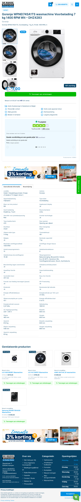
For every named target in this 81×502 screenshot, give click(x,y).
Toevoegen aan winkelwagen (42, 94)
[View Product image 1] (9, 36)
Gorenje (42, 193)
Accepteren (70, 494)
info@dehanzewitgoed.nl (10, 473)
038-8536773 (11, 468)
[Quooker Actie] (68, 173)
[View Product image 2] (9, 53)
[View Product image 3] (9, 69)
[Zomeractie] (30, 172)
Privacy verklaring (5, 500)
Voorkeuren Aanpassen (70, 498)
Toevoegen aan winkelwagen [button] (15, 383)
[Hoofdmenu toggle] (77, 4)
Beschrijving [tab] (27, 187)
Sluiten (12, 500)
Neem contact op (79, 186)
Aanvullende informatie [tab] (12, 187)
